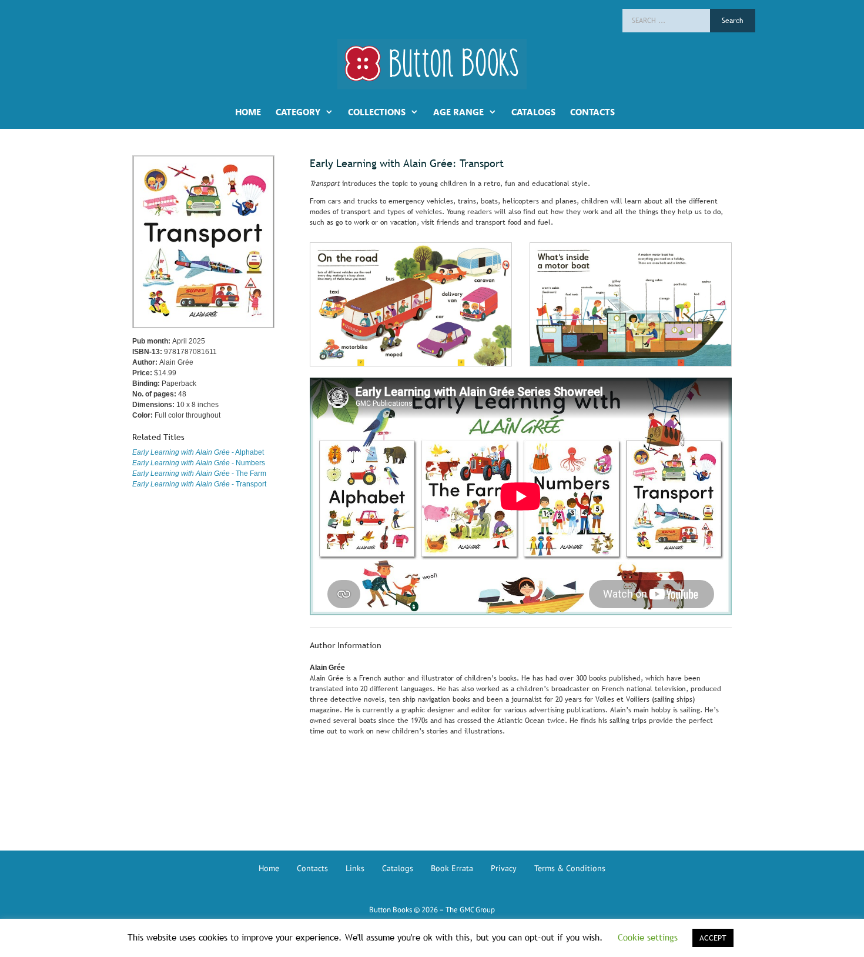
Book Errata (452, 868)
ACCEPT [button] (712, 937)
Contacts (312, 868)
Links (355, 868)
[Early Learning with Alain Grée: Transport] (411, 247)
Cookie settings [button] (648, 937)
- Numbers (198, 463)
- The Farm (199, 473)
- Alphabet (198, 452)
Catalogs (397, 868)
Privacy (504, 868)
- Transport (199, 484)
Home (269, 868)
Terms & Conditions (569, 868)
